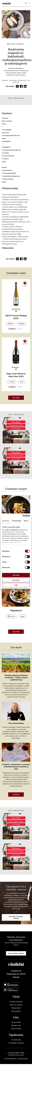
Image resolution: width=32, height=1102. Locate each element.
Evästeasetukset (23, 1058)
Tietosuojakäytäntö (10, 1058)
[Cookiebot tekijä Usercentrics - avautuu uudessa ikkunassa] (22, 516)
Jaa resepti (10, 86)
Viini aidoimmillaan (16, 723)
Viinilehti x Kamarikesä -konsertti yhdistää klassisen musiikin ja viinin (16, 766)
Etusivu (12, 44)
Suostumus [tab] (5, 520)
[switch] (27, 556)
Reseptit (20, 44)
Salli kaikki (16, 575)
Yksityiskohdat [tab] (16, 520)
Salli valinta (16, 580)
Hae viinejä (16, 398)
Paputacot (16, 610)
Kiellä (16, 585)
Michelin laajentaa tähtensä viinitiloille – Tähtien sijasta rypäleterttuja (16, 677)
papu (22, 616)
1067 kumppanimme (12, 530)
